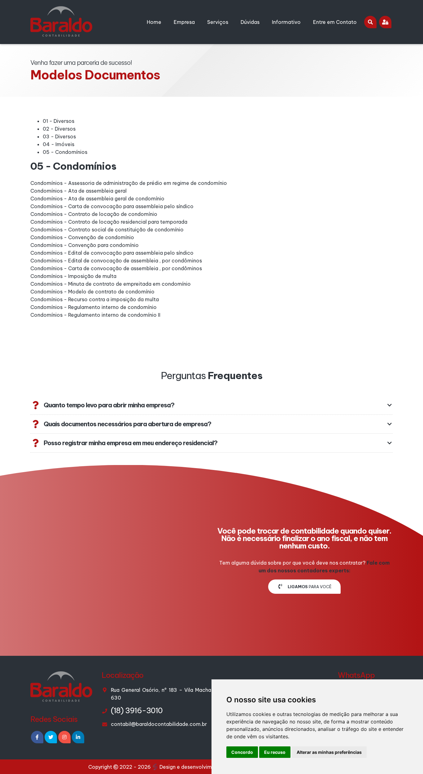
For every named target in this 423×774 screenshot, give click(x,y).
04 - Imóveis (58, 144)
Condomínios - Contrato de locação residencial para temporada (108, 222)
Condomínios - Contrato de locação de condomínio (93, 214)
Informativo (286, 22)
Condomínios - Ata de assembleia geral (78, 191)
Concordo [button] (242, 752)
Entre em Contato (335, 22)
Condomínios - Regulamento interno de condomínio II (95, 315)
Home (154, 22)
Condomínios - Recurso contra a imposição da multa (94, 299)
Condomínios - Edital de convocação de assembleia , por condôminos (116, 260)
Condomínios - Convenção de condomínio (82, 237)
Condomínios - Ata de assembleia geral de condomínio (97, 198)
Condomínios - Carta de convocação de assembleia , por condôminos (116, 268)
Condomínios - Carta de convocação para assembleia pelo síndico (112, 206)
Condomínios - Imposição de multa (73, 276)
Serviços (217, 22)
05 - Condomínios (65, 152)
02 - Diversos (59, 129)
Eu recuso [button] (275, 752)
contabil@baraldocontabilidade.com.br (159, 724)
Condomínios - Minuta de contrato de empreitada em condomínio (110, 284)
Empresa (184, 22)
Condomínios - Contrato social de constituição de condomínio (107, 229)
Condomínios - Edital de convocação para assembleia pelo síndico (112, 253)
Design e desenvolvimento (191, 767)
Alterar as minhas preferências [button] (329, 752)
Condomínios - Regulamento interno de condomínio (93, 307)
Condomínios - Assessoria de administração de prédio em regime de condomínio (128, 183)
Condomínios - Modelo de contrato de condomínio (92, 292)
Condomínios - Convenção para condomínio (84, 245)
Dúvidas (250, 22)
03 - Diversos (59, 136)
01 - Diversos (58, 121)
